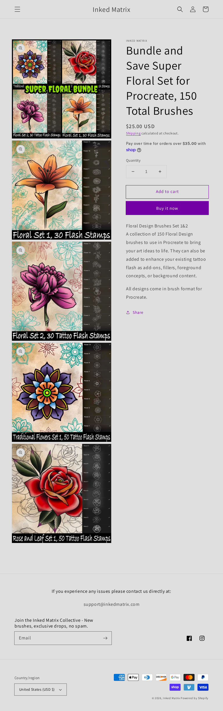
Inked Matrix (171, 698)
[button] (17, 9)
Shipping (133, 133)
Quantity (133, 160)
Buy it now (167, 208)
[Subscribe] (105, 638)
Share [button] (138, 312)
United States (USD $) (37, 689)
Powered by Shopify (194, 698)
